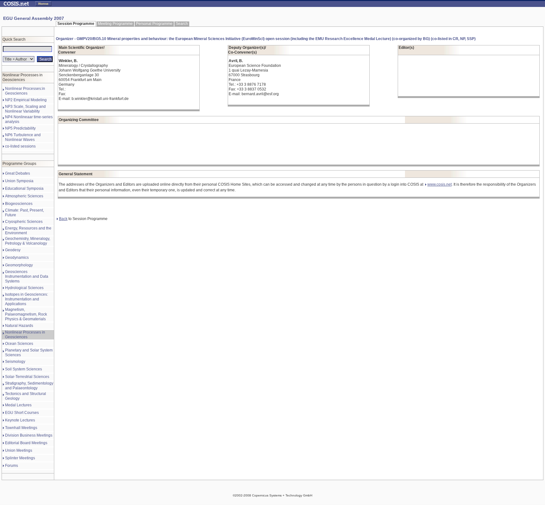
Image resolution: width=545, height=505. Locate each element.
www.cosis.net (439, 184)
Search (182, 23)
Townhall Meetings (21, 428)
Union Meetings (18, 450)
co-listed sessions (20, 146)
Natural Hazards (19, 325)
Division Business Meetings (28, 435)
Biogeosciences (18, 203)
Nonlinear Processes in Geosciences (25, 334)
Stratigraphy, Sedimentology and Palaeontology (29, 385)
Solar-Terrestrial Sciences (27, 376)
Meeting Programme (115, 23)
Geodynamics (17, 257)
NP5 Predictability (20, 128)
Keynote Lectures (20, 420)
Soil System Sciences (23, 369)
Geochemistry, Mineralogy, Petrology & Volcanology (27, 241)
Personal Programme (154, 23)
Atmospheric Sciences (24, 196)
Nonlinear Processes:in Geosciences (25, 91)
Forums (11, 465)
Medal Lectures (18, 405)
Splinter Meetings (20, 458)
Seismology (15, 361)
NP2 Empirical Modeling (26, 100)
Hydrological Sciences (24, 288)
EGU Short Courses (22, 412)
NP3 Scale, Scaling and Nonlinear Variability (25, 108)
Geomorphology (19, 265)
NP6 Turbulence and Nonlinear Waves (23, 137)
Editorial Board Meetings (26, 443)
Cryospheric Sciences (24, 221)
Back (63, 219)
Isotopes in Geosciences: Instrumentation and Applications (26, 299)
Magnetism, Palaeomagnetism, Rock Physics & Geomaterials (26, 314)
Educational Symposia (24, 188)
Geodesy (13, 250)
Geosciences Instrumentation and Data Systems (26, 276)
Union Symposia (19, 181)
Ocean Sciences (19, 343)
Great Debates (17, 173)
